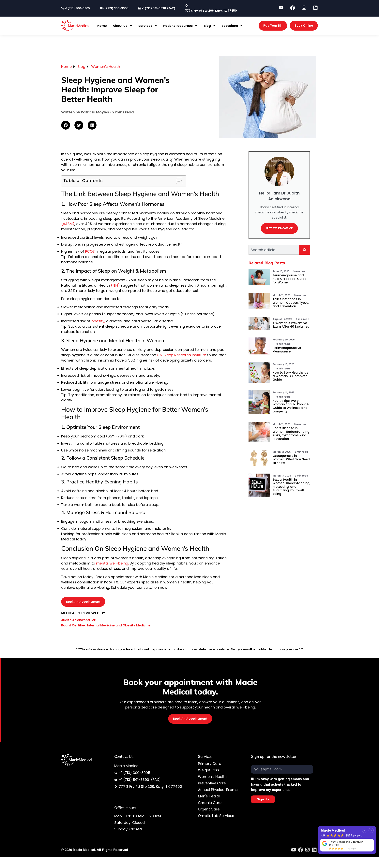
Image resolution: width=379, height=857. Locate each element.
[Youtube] (293, 849)
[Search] (304, 250)
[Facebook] (300, 849)
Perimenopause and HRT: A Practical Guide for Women (289, 278)
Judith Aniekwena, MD (79, 620)
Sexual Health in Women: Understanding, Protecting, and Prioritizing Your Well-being (291, 487)
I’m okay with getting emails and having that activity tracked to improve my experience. (280, 784)
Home (102, 26)
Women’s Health (105, 66)
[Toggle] (364, 833)
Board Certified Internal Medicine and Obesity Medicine (105, 625)
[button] (65, 125)
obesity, (98, 321)
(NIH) (115, 285)
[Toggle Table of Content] (177, 181)
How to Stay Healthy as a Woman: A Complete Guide (290, 376)
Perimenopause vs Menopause (287, 349)
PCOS (89, 251)
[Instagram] (307, 849)
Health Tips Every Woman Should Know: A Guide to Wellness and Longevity (291, 406)
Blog (207, 26)
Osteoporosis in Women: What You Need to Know (291, 459)
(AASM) (67, 223)
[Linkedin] (314, 849)
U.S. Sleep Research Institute (182, 354)
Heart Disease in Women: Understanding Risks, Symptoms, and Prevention (291, 433)
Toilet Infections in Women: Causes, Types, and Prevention (291, 302)
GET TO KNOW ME (279, 228)
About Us (120, 26)
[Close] (371, 833)
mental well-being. (112, 563)
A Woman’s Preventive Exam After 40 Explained (291, 325)
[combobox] (274, 250)
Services (145, 26)
